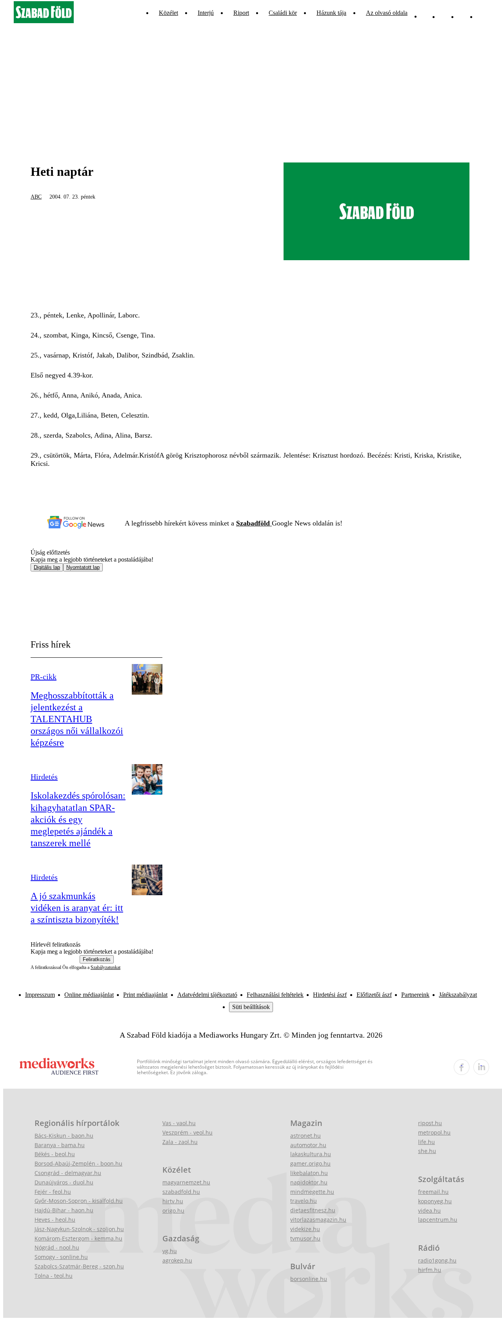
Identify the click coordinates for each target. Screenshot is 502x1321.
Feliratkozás (97, 959)
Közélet (168, 12)
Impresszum (40, 994)
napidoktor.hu (308, 1182)
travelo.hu (303, 1200)
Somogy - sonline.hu (61, 1257)
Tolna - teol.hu (54, 1275)
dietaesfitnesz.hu (312, 1210)
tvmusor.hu (305, 1238)
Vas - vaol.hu (179, 1123)
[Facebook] (463, 13)
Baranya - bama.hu (60, 1145)
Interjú (206, 12)
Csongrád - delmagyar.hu (68, 1173)
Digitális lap (47, 567)
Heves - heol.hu (55, 1219)
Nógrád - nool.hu (57, 1247)
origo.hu (173, 1210)
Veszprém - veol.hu (187, 1132)
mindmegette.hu (312, 1191)
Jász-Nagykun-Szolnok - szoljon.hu (79, 1229)
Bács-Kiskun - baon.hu (64, 1135)
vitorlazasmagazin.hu (318, 1219)
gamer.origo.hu (310, 1163)
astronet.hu (305, 1135)
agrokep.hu (177, 1260)
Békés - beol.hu (55, 1154)
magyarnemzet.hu (186, 1182)
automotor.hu (308, 1145)
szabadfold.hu (181, 1191)
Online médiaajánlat (89, 994)
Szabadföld (254, 523)
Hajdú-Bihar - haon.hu (64, 1210)
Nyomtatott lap (83, 567)
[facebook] (461, 1067)
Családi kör (283, 12)
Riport (241, 12)
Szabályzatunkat (105, 967)
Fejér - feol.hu (53, 1191)
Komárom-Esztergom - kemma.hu (78, 1238)
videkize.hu (305, 1229)
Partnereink (415, 994)
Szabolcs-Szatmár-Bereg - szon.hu (79, 1266)
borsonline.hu (308, 1279)
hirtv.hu (172, 1201)
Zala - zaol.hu (180, 1142)
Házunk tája (331, 12)
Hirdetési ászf (330, 994)
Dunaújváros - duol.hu (64, 1182)
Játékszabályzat (458, 994)
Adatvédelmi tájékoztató (207, 994)
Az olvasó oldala (386, 12)
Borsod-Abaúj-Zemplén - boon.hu (78, 1163)
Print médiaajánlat (145, 994)
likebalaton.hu (309, 1173)
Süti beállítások (251, 1007)
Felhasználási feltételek (275, 994)
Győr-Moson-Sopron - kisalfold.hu (79, 1200)
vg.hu (169, 1251)
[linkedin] (481, 1067)
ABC (36, 197)
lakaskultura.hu (310, 1154)
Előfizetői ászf (374, 994)
